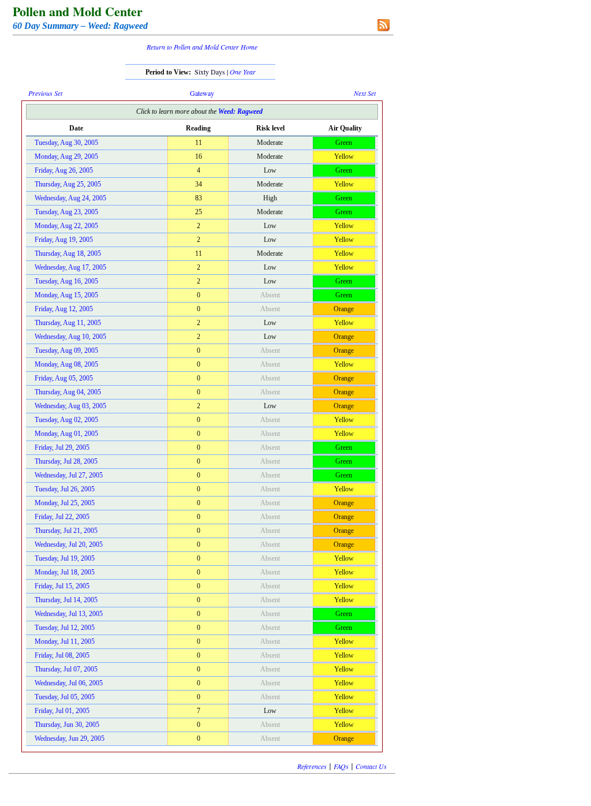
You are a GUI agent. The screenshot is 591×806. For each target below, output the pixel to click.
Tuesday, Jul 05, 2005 (65, 697)
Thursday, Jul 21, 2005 (66, 531)
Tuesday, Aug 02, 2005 (66, 420)
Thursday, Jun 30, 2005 (67, 725)
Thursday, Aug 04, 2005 (68, 392)
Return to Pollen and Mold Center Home (202, 46)
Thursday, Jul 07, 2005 (66, 669)
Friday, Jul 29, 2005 (62, 447)
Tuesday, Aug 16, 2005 (66, 281)
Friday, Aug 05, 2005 (64, 378)
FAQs (341, 766)
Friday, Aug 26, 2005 (64, 170)
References (312, 766)
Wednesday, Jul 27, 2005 (69, 475)
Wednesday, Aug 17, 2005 (70, 267)
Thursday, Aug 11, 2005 (68, 323)
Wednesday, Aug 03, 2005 (70, 406)
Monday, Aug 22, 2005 (66, 226)
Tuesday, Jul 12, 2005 (65, 628)
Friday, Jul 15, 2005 (62, 586)
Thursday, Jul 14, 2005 (66, 600)
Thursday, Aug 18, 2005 (68, 253)
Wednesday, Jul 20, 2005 (69, 544)
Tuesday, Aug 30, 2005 (66, 143)
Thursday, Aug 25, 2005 (68, 184)
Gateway (202, 93)
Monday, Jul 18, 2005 (65, 572)
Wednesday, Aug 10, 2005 (70, 337)
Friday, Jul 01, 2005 (62, 711)
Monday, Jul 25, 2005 (65, 503)
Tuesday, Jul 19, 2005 (65, 558)
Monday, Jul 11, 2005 (65, 641)
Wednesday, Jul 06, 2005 (69, 683)
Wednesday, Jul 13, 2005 (69, 614)
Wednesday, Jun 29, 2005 (69, 738)
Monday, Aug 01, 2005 (66, 434)
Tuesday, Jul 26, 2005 (65, 489)
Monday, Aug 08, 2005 (66, 364)
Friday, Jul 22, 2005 (62, 517)
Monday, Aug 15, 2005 (66, 295)
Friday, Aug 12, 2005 (64, 309)
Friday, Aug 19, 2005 (64, 240)
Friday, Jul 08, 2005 (62, 655)
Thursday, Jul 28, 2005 (66, 461)
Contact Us (371, 766)
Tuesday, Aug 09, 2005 (66, 350)
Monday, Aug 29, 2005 (66, 156)
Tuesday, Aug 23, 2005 (66, 212)
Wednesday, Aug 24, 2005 (70, 198)
